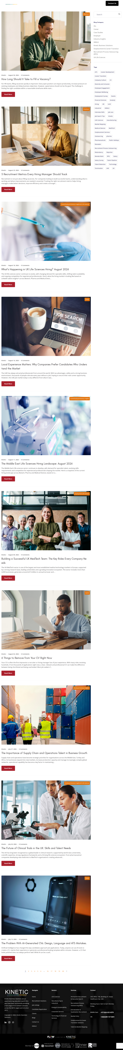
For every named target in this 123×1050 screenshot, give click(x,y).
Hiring (97, 104)
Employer (86, 14)
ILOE (109, 104)
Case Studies (98, 32)
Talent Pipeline (112, 160)
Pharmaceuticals (100, 140)
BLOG (90, 3)
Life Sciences (99, 120)
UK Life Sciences (84, 204)
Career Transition (100, 76)
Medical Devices (100, 128)
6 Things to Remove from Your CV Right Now (26, 657)
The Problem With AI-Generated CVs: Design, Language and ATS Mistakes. (44, 943)
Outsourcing (99, 136)
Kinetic (110, 116)
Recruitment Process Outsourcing (105, 148)
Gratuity (112, 100)
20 (63, 971)
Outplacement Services (102, 132)
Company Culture (100, 80)
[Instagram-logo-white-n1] (9, 1022)
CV (110, 80)
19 (59, 971)
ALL (95, 26)
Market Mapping (100, 124)
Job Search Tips (100, 116)
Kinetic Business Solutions (103, 45)
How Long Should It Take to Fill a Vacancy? (26, 79)
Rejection (110, 152)
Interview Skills (99, 112)
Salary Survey (99, 160)
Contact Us (112, 3)
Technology (112, 164)
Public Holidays (114, 140)
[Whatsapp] (13, 1022)
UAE (107, 168)
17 (51, 971)
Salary (115, 156)
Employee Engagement (102, 88)
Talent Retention (100, 164)
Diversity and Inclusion (102, 84)
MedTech (112, 128)
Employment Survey (101, 96)
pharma (109, 136)
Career (63, 204)
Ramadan (98, 144)
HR (103, 104)
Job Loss (110, 112)
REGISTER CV (79, 3)
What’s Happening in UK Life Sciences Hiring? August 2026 (35, 269)
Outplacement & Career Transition (106, 49)
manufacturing (111, 120)
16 (47, 971)
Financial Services (100, 100)
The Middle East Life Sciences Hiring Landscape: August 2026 (37, 463)
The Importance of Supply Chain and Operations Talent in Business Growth (44, 753)
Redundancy (99, 152)
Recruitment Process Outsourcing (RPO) (106, 53)
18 (55, 971)
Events (113, 96)
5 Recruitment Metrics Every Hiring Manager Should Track (34, 174)
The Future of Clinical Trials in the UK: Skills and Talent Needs (36, 848)
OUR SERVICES (58, 3)
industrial (98, 108)
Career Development (107, 72)
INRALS (97, 3)
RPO (108, 156)
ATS (96, 72)
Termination (99, 168)
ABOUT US (44, 3)
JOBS (69, 3)
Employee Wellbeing (101, 92)
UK (113, 168)
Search (119, 14)
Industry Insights (75, 204)
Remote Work (99, 156)
